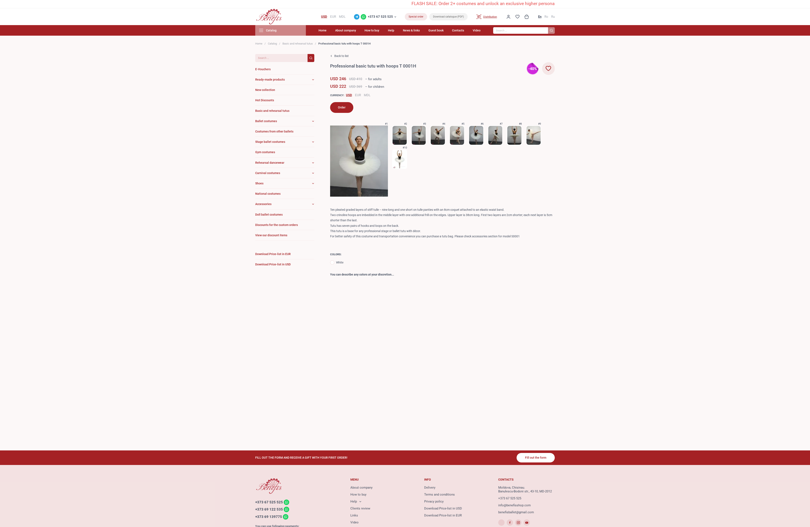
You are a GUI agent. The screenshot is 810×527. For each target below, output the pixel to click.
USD (349, 95)
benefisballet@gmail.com (516, 512)
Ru (553, 17)
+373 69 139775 (268, 517)
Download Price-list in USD (443, 508)
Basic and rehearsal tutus (297, 43)
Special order (416, 16)
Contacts (458, 30)
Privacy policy (434, 501)
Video (477, 30)
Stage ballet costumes (270, 141)
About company (345, 30)
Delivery (429, 487)
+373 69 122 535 (269, 509)
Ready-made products (270, 79)
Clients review (360, 508)
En (539, 17)
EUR (358, 95)
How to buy (371, 30)
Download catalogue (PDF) (448, 16)
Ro (546, 17)
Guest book (436, 30)
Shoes (259, 183)
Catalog (272, 43)
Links (354, 515)
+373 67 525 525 (380, 17)
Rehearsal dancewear (269, 162)
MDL (367, 95)
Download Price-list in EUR (443, 515)
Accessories (263, 204)
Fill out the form (535, 457)
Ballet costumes (266, 121)
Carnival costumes (267, 173)
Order (342, 107)
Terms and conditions (439, 494)
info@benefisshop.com (514, 505)
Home (323, 30)
